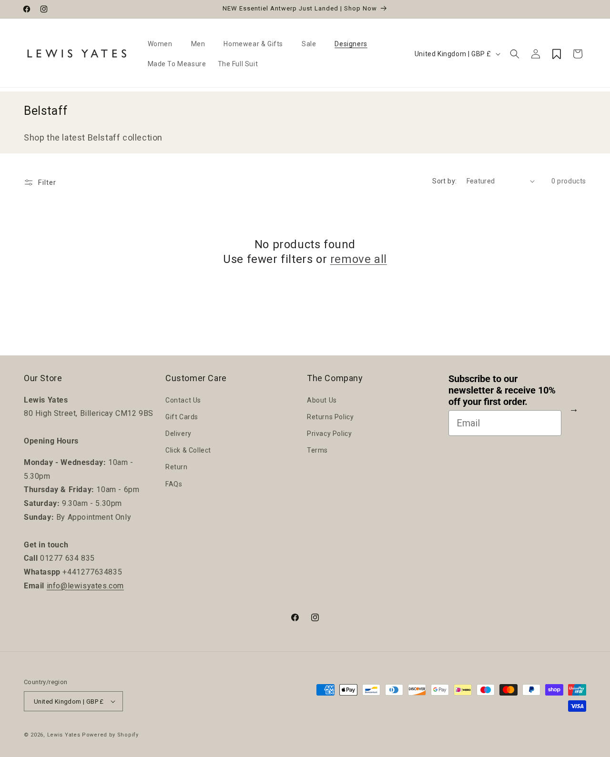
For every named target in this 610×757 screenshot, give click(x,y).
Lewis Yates (64, 735)
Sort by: (444, 181)
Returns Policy (330, 417)
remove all (358, 259)
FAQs (173, 484)
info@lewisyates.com (85, 585)
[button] (163, 44)
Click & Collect (188, 450)
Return (176, 467)
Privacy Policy (329, 433)
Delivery (178, 433)
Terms (317, 450)
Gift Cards (181, 417)
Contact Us (183, 400)
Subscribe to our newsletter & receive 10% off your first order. (502, 390)
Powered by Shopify (110, 735)
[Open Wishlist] (556, 53)
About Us (322, 400)
